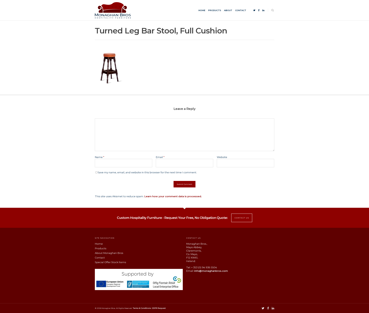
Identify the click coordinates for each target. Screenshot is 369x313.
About (228, 10)
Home (201, 10)
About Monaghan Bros (109, 253)
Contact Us (242, 218)
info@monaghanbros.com (211, 270)
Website (222, 157)
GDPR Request (159, 308)
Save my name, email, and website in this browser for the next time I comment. (147, 172)
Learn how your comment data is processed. (173, 196)
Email (160, 157)
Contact (240, 10)
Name (99, 157)
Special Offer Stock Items (110, 262)
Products (214, 10)
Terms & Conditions (142, 308)
